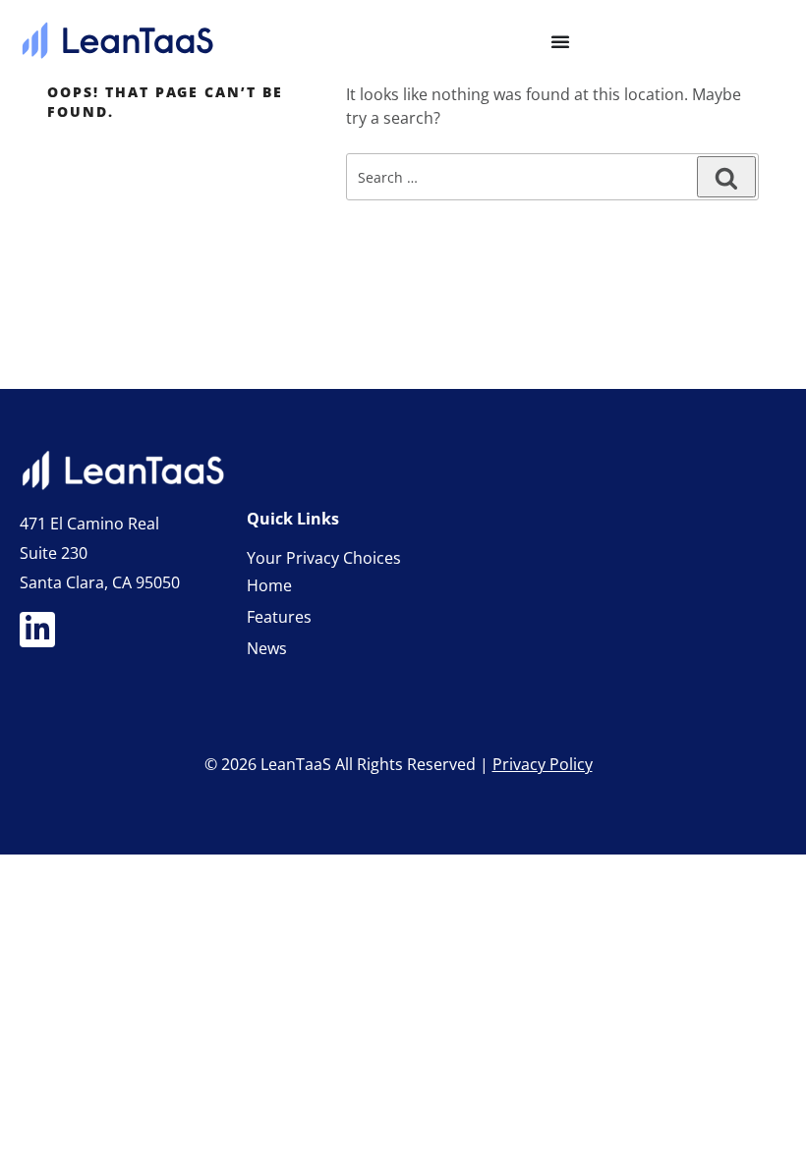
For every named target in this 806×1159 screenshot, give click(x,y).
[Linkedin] (37, 629)
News (267, 648)
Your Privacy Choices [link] (324, 558)
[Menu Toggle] (560, 41)
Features (279, 617)
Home (269, 585)
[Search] (726, 176)
